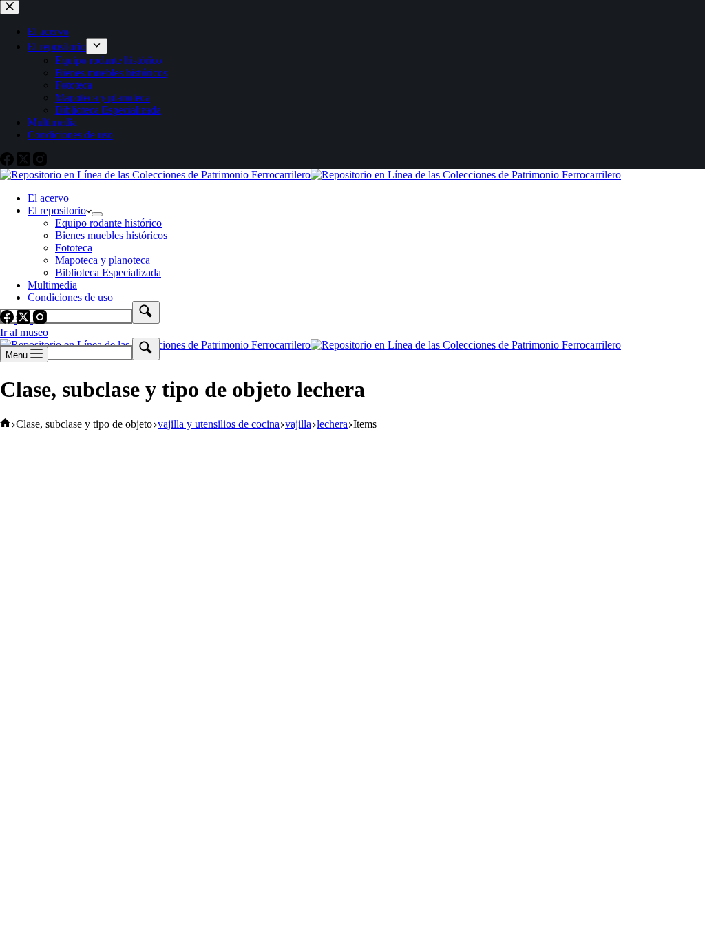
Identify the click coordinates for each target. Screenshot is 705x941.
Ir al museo (24, 332)
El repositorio (57, 210)
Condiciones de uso (70, 297)
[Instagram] (40, 320)
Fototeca (73, 248)
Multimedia (52, 285)
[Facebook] (8, 320)
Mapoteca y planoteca (102, 260)
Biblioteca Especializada (108, 272)
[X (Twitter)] (25, 320)
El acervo (48, 198)
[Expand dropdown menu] (97, 214)
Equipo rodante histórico (108, 223)
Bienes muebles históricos (111, 235)
